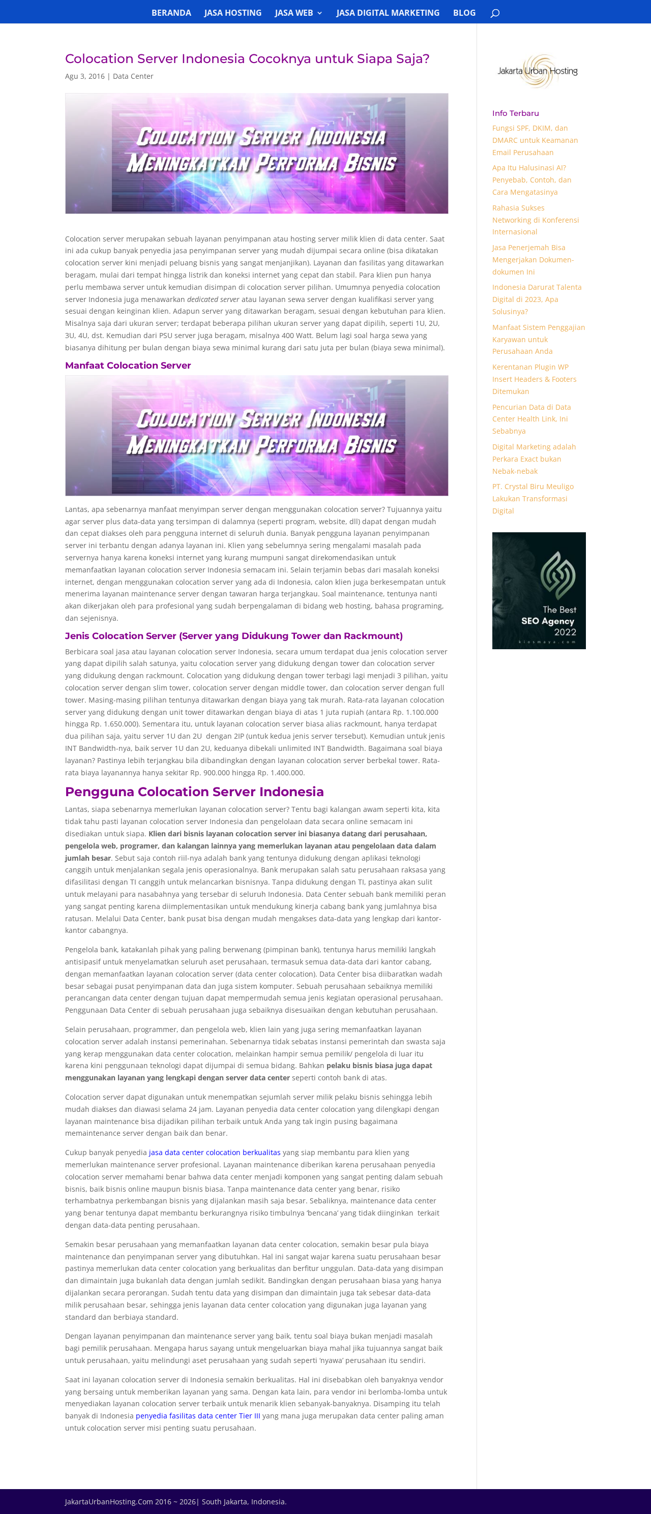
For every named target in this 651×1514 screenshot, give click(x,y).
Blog (464, 13)
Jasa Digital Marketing (388, 13)
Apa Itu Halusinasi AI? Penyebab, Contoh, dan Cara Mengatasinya (532, 180)
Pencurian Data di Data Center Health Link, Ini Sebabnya (531, 419)
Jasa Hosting (233, 13)
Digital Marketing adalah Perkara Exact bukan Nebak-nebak (534, 459)
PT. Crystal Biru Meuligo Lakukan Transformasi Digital (533, 498)
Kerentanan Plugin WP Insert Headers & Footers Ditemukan (534, 379)
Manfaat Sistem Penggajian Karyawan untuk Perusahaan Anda (538, 339)
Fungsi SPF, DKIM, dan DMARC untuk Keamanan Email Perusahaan (535, 140)
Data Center (133, 76)
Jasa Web (294, 13)
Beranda (171, 13)
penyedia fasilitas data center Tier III (198, 1415)
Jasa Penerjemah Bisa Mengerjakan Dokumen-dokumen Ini (533, 260)
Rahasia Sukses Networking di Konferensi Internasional (535, 220)
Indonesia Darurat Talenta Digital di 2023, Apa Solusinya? (537, 299)
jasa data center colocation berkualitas (215, 1152)
